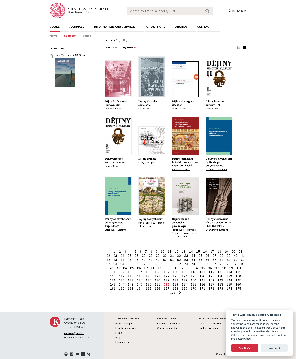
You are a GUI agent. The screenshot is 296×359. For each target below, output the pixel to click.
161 (113, 289)
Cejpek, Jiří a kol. (113, 108)
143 (220, 280)
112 (211, 272)
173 (220, 289)
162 (122, 289)
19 (226, 252)
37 (214, 256)
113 (220, 272)
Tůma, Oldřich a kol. (151, 224)
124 (184, 276)
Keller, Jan (143, 108)
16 (205, 252)
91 (174, 268)
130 (238, 276)
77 (214, 264)
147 (122, 284)
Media (118, 332)
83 (118, 268)
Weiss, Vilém (179, 108)
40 (236, 256)
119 (140, 276)
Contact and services (210, 323)
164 (140, 289)
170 (193, 289)
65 (129, 264)
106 (157, 272)
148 (130, 284)
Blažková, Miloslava (216, 169)
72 (179, 264)
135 (148, 280)
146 (113, 284)
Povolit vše (245, 348)
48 (151, 260)
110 (193, 272)
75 (200, 264)
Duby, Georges (146, 162)
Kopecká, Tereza (181, 169)
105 (148, 272)
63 (115, 264)
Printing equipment (209, 328)
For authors (155, 27)
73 (186, 264)
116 (113, 276)
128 (220, 276)
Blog (117, 337)
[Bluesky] (88, 354)
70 (165, 264)
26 (136, 256)
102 (122, 272)
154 (184, 284)
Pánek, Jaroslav (146, 222)
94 (196, 268)
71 (172, 264)
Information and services (114, 27)
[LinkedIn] (83, 354)
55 (200, 260)
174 (229, 289)
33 (186, 256)
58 (222, 260)
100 (239, 268)
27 (144, 256)
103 (130, 272)
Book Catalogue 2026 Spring (70, 55)
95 (203, 268)
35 (200, 256)
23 (115, 256)
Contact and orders (167, 328)
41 (243, 256)
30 (165, 256)
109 (184, 272)
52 (179, 260)
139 (184, 280)
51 (172, 260)
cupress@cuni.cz (74, 333)
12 (177, 252)
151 (157, 284)
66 (136, 264)
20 (233, 252)
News (53, 36)
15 (198, 252)
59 (229, 260)
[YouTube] (77, 354)
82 (111, 268)
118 (130, 276)
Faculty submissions (126, 328)
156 (202, 284)
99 (231, 268)
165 (148, 289)
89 (160, 268)
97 (217, 268)
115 (238, 272)
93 (189, 268)
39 (229, 256)
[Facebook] (71, 354)
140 (193, 280)
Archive (181, 27)
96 (210, 268)
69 (158, 264)
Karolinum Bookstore (168, 323)
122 (166, 276)
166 (157, 289)
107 (166, 272)
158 (220, 284)
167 (166, 289)
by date (109, 47)
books (55, 27)
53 (186, 260)
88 (153, 268)
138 (175, 280)
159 (229, 284)
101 (113, 272)
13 (184, 252)
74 (193, 264)
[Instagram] (66, 354)
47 (144, 260)
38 (222, 256)
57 (214, 260)
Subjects (70, 36)
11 (169, 252)
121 (157, 276)
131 (113, 280)
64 (122, 264)
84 (125, 268)
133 (130, 280)
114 (229, 272)
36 (207, 256)
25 (129, 256)
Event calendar (123, 342)
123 (175, 276)
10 (162, 252)
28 (151, 256)
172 (211, 289)
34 (193, 256)
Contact (204, 27)
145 (238, 280)
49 (158, 260)
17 (212, 252)
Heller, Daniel (181, 236)
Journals (77, 27)
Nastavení (274, 348)
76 (207, 264)
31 (172, 256)
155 (193, 284)
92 (182, 268)
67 (144, 264)
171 (202, 289)
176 (173, 293)
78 (222, 264)
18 (219, 252)
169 (184, 289)
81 (243, 264)
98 (224, 268)
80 (236, 264)
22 (108, 256)
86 (139, 268)
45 (129, 260)
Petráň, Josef (212, 108)
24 (122, 256)
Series (86, 36)
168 (175, 289)
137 (166, 280)
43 (115, 260)
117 (122, 276)
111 (202, 272)
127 (211, 276)
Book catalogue (124, 323)
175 (238, 289)
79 (229, 264)
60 (236, 260)
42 (108, 260)
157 (211, 284)
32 (179, 256)
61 (243, 260)
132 (122, 280)
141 (202, 280)
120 (148, 276)
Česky (232, 11)
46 (136, 260)
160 (238, 284)
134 (140, 280)
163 (130, 289)
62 (108, 264)
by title (128, 47)
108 (175, 272)
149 (140, 284)
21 (240, 252)
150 (148, 284)
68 (151, 264)
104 (140, 272)
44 (122, 260)
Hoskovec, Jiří (190, 233)
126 (202, 276)
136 (157, 280)
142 (211, 280)
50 (165, 260)
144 (229, 280)
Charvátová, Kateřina (217, 229)
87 (146, 268)
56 (207, 260)
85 (132, 268)
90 (167, 268)
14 (191, 252)
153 (175, 284)
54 (193, 260)
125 (193, 276)
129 (229, 276)
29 (158, 256)
